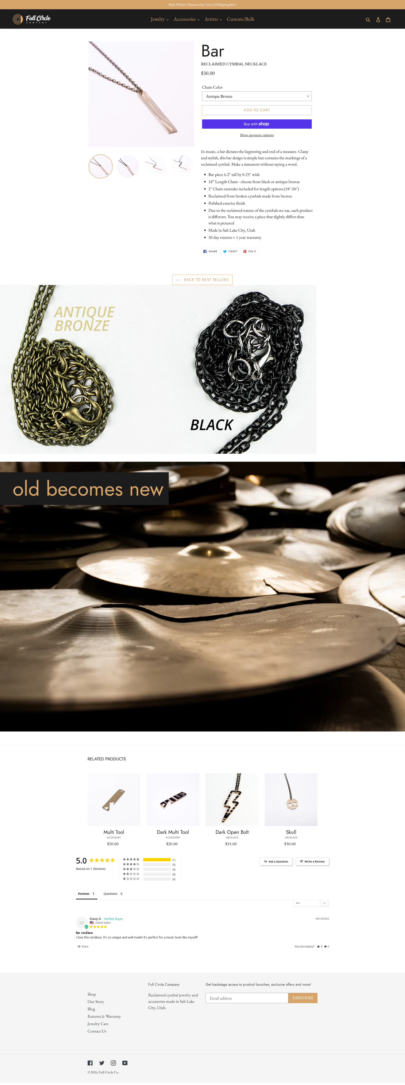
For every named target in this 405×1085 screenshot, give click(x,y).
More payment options (257, 134)
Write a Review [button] (315, 861)
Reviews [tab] (83, 894)
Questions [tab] (110, 894)
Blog (91, 1009)
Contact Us (97, 1031)
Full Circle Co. (109, 1072)
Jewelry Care (98, 1023)
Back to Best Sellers (206, 279)
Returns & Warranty (104, 1016)
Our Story (96, 1001)
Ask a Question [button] (278, 861)
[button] (319, 946)
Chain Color (212, 87)
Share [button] (84, 946)
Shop (92, 994)
